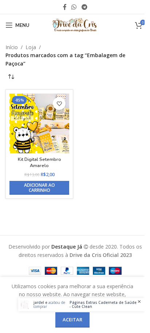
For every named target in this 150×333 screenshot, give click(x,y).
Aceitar (72, 319)
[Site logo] (75, 24)
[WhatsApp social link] (74, 6)
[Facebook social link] (64, 6)
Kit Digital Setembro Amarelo (39, 162)
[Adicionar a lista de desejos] (59, 103)
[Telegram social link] (84, 6)
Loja (30, 47)
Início (11, 47)
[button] (39, 188)
